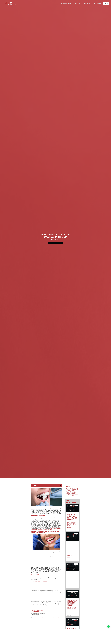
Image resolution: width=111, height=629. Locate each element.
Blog (56, 240)
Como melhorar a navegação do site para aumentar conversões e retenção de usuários (72, 603)
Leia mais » (69, 527)
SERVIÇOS (69, 3)
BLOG (94, 3)
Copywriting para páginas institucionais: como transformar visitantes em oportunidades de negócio (72, 546)
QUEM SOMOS (63, 3)
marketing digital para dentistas (71, 494)
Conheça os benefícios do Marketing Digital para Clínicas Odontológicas (71, 491)
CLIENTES (84, 3)
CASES (75, 3)
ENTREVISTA (89, 3)
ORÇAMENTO (99, 3)
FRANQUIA (79, 3)
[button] (60, 485)
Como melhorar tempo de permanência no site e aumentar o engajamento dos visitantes (72, 517)
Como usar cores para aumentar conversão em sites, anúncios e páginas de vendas (72, 575)
